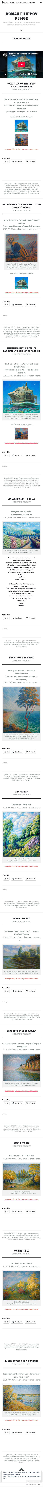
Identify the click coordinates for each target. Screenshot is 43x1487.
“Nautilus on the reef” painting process (21, 85)
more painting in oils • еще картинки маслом (21, 149)
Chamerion (21, 791)
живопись (35, 184)
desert (37, 327)
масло (37, 186)
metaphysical (9, 189)
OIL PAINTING (17, 90)
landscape (16, 644)
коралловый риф (28, 186)
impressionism (32, 187)
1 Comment (27, 780)
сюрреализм (26, 189)
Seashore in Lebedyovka (21, 1030)
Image (19, 327)
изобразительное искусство (13, 186)
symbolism (7, 193)
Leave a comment (33, 193)
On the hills (21, 1250)
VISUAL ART (27, 90)
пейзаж (8, 187)
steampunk (22, 191)
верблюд (6, 329)
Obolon (22, 1018)
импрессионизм (28, 643)
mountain (15, 333)
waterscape (23, 193)
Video (15, 184)
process (12, 191)
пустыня (27, 331)
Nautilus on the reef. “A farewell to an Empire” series (21, 350)
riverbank (14, 1460)
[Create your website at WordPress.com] (21, 2)
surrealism (36, 191)
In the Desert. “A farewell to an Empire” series (21, 206)
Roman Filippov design (21, 16)
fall (12, 1458)
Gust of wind (21, 1142)
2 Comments (33, 337)
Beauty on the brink (21, 657)
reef (17, 191)
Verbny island (21, 918)
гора (11, 329)
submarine (29, 191)
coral (29, 184)
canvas (25, 184)
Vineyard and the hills (21, 498)
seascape (32, 1130)
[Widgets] (21, 1470)
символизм (17, 189)
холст (32, 189)
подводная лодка (16, 187)
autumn (30, 1455)
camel (28, 327)
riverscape (37, 1237)
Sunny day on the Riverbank (21, 1360)
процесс (25, 187)
